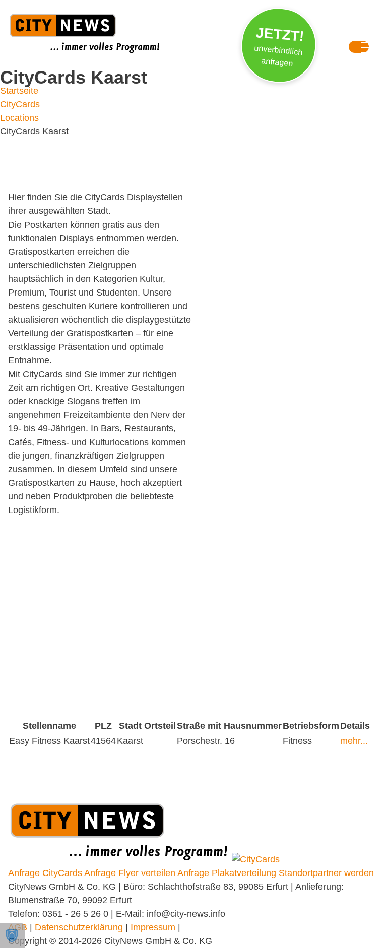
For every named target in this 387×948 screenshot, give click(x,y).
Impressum (153, 927)
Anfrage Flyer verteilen (129, 873)
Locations (19, 118)
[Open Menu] (359, 48)
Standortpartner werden (326, 873)
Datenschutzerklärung (79, 927)
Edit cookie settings (12, 935)
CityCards (20, 104)
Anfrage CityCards (45, 873)
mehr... (354, 741)
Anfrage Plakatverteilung (226, 873)
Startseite (19, 91)
